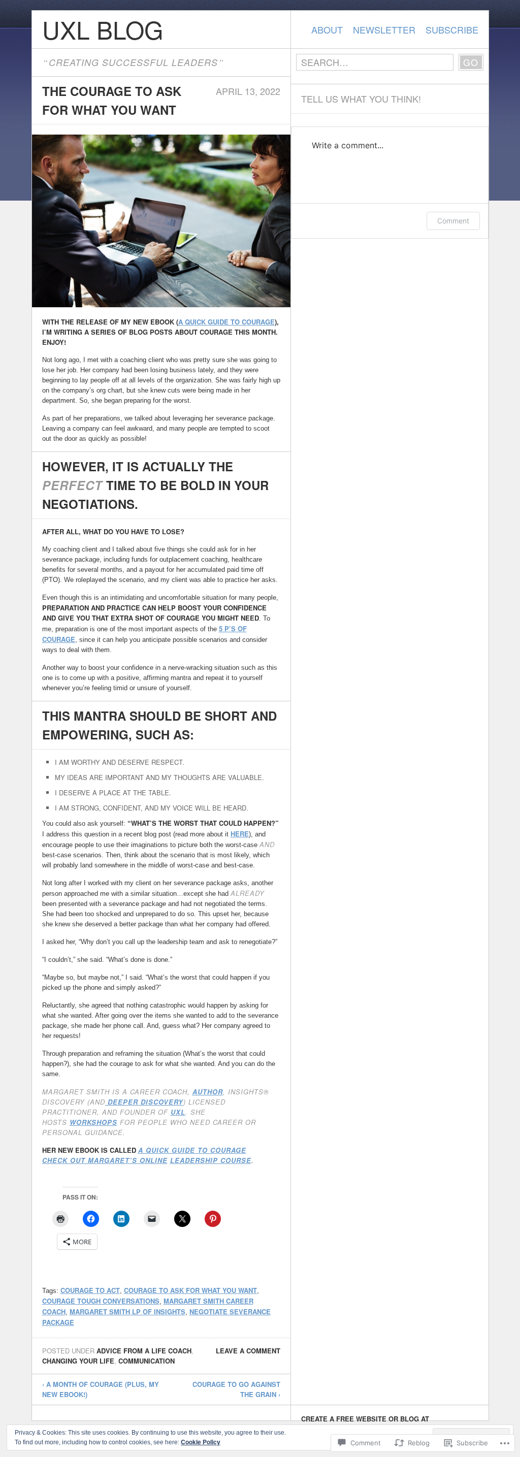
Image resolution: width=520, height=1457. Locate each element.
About (327, 29)
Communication (146, 1361)
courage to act (90, 1290)
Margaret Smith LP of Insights (127, 1311)
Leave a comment (248, 1350)
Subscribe (452, 29)
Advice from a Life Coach (143, 1350)
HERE (240, 833)
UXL (178, 1112)
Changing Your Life (78, 1361)
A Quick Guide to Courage (226, 322)
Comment (453, 220)
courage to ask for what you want (190, 1290)
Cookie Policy (200, 1441)
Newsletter (384, 29)
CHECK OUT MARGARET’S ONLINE (105, 1160)
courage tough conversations (100, 1301)
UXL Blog (102, 29)
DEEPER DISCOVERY (144, 1102)
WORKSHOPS (93, 1122)
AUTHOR (207, 1091)
